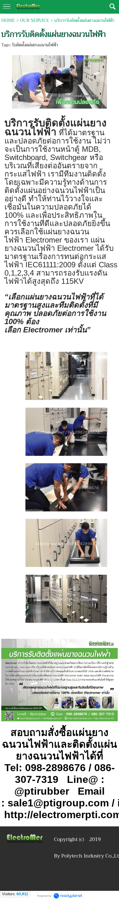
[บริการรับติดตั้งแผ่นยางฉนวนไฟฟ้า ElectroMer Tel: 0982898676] (59, 80)
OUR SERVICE (34, 20)
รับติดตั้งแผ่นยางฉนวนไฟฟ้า (35, 45)
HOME (8, 20)
